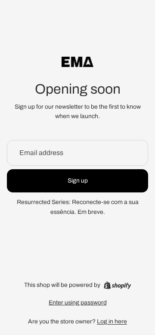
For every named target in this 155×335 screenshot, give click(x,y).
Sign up (78, 180)
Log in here (112, 321)
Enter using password (78, 302)
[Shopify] (117, 285)
